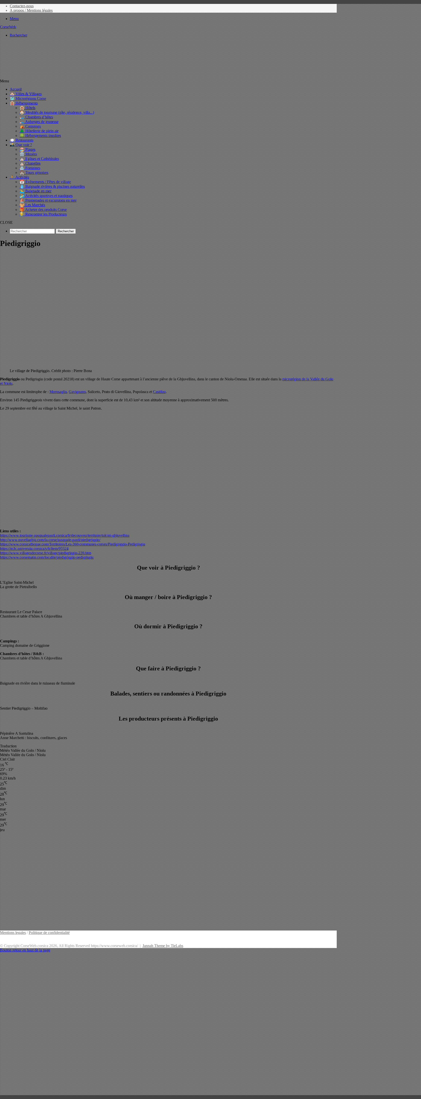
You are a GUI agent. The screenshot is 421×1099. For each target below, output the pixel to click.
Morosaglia (58, 392)
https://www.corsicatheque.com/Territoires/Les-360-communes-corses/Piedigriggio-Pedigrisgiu (72, 544)
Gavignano (77, 392)
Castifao (159, 392)
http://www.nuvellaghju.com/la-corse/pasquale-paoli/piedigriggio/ (50, 540)
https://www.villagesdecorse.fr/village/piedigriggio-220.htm (45, 553)
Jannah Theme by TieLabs (163, 946)
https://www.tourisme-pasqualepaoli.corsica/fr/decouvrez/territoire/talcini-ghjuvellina (64, 535)
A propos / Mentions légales (31, 10)
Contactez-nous (22, 6)
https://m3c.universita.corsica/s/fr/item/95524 (34, 548)
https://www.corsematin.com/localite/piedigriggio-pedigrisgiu (47, 557)
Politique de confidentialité (49, 932)
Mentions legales (13, 932)
